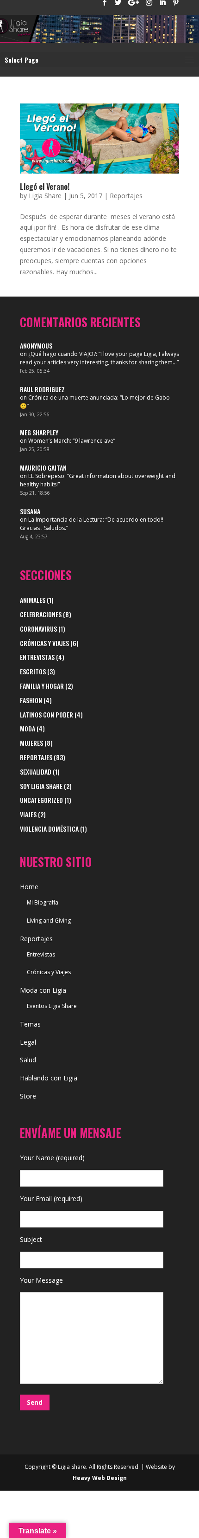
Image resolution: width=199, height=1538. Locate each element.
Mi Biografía (42, 902)
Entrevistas (37, 657)
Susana (30, 511)
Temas (30, 1024)
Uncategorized (41, 800)
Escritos (33, 671)
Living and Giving (49, 920)
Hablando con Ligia (48, 1077)
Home (29, 886)
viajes (28, 814)
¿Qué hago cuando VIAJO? (62, 354)
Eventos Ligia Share (52, 1006)
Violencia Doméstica (49, 829)
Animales (32, 600)
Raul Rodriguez (42, 389)
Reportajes (126, 195)
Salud (28, 1059)
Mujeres (31, 743)
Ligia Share (45, 195)
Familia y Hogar (42, 686)
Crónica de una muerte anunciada (72, 397)
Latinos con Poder (46, 714)
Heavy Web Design (100, 1478)
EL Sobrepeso (46, 476)
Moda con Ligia (43, 990)
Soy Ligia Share (41, 786)
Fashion (31, 700)
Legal (28, 1042)
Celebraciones (41, 614)
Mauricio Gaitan (43, 467)
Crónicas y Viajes (44, 643)
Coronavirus (38, 628)
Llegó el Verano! (44, 186)
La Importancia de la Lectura (65, 519)
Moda (27, 728)
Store (28, 1096)
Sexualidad (35, 771)
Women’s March (49, 441)
